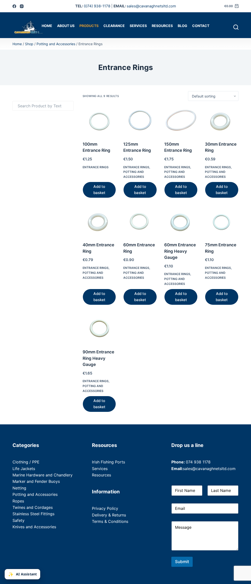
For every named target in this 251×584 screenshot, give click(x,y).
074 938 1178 (198, 461)
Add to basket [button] (99, 189)
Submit (182, 561)
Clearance (114, 26)
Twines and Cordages (33, 507)
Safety (19, 520)
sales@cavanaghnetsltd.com (151, 6)
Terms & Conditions (110, 521)
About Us (66, 26)
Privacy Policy (105, 508)
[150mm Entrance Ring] (181, 121)
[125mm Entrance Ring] (140, 121)
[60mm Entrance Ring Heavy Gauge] (181, 222)
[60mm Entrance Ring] (140, 222)
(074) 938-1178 (97, 6)
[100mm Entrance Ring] (99, 121)
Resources (162, 26)
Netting (19, 488)
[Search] (235, 27)
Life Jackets (24, 468)
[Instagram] (22, 6)
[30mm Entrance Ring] (221, 121)
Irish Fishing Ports (108, 461)
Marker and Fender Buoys (36, 481)
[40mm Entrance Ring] (99, 222)
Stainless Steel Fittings (33, 513)
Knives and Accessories (34, 526)
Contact (200, 26)
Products (89, 26)
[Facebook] (14, 6)
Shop (29, 44)
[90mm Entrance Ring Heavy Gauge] (99, 329)
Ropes (18, 501)
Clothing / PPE (26, 461)
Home (47, 26)
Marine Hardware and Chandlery (43, 475)
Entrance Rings (96, 167)
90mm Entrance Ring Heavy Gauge (98, 358)
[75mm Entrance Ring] (221, 222)
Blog (182, 26)
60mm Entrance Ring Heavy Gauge (180, 251)
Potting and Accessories (56, 44)
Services (138, 26)
